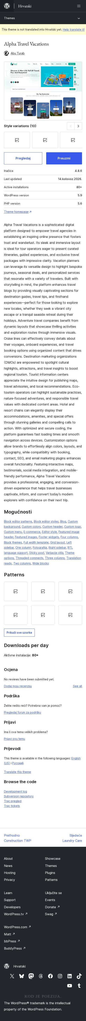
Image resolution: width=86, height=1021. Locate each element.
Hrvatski (19, 966)
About (8, 859)
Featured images (26, 537)
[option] (15, 591)
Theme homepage (16, 211)
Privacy (9, 880)
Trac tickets (12, 805)
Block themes (13, 542)
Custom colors (31, 526)
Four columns (69, 537)
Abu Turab (18, 53)
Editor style (49, 531)
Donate (52, 907)
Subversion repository (19, 796)
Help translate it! (74, 29)
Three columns (55, 558)
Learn (8, 893)
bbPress (12, 941)
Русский (17, 763)
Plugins (50, 873)
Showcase (52, 859)
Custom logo (72, 526)
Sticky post (36, 552)
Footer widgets (49, 537)
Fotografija (40, 547)
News (8, 866)
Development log (15, 791)
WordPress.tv (16, 914)
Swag (51, 914)
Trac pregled (12, 801)
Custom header (52, 526)
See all (77, 686)
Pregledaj (23, 158)
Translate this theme (17, 772)
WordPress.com (17, 927)
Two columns (22, 563)
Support (10, 900)
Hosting (9, 873)
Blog (63, 521)
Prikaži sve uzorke (19, 632)
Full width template (36, 542)
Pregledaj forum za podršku (22, 712)
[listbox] (43, 603)
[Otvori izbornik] (79, 6)
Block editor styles (46, 521)
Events (50, 900)
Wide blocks (40, 563)
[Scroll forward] (78, 126)
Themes (9, 18)
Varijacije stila (54, 552)
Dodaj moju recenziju (18, 686)
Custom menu (13, 531)
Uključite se (53, 893)
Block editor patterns (18, 521)
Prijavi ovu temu (14, 738)
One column (23, 547)
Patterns (51, 880)
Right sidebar (57, 547)
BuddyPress (15, 948)
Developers (12, 907)
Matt (9, 934)
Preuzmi (64, 158)
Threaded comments (29, 558)
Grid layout (57, 542)
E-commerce (32, 531)
